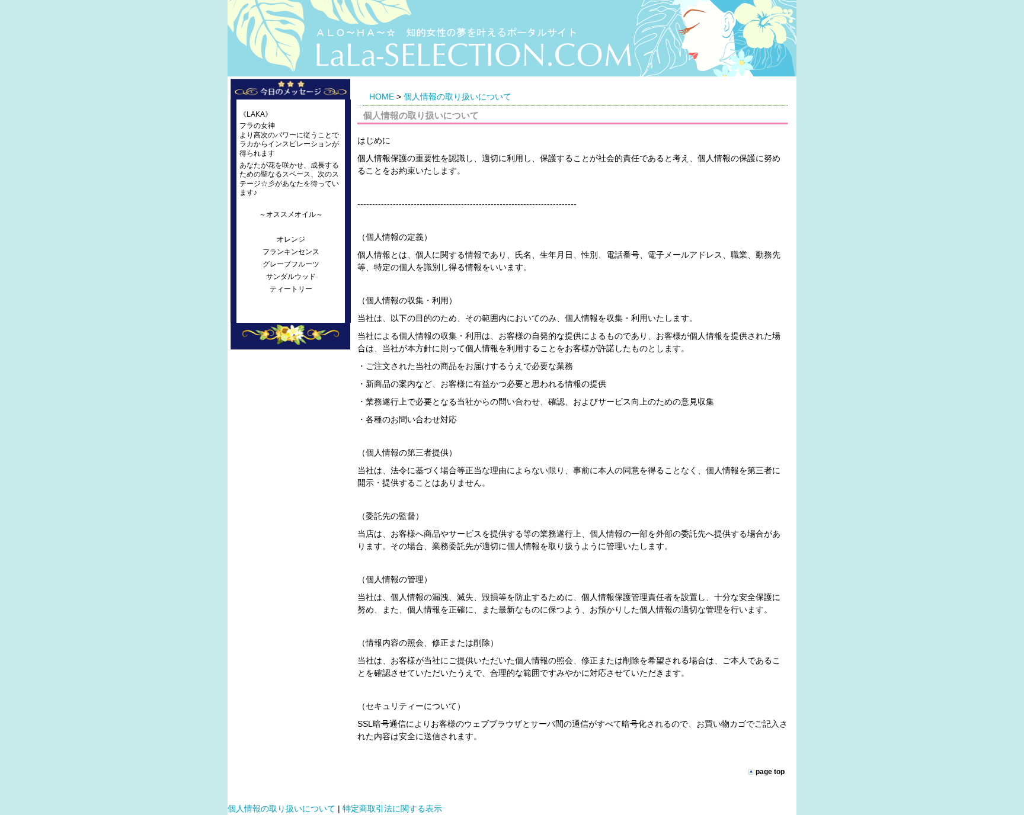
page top (770, 771)
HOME (381, 96)
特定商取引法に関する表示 (392, 808)
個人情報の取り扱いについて (457, 96)
